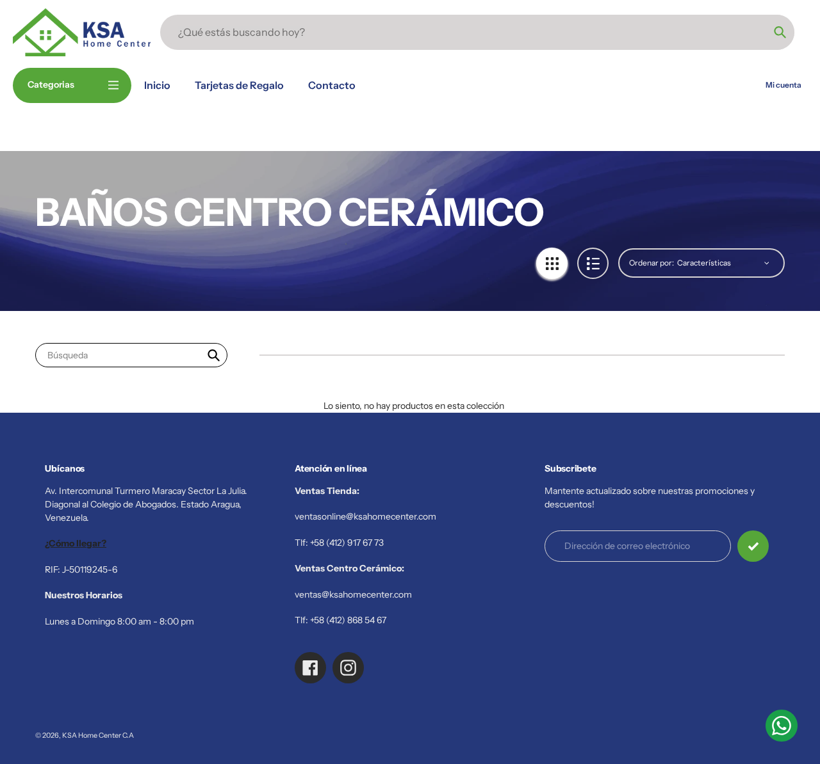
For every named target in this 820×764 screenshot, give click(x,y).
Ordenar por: (651, 262)
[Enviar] (753, 546)
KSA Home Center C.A (98, 735)
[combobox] (131, 355)
